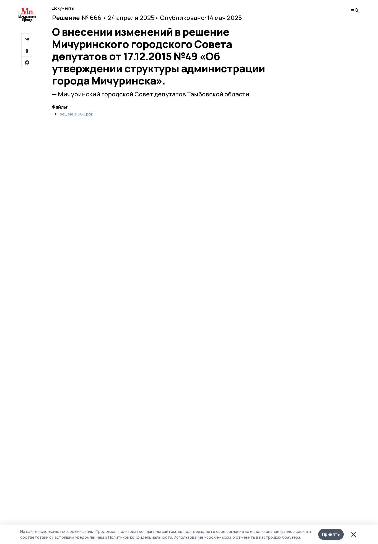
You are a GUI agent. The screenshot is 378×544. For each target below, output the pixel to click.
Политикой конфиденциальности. (140, 537)
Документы (63, 8)
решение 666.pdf (76, 114)
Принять (331, 534)
